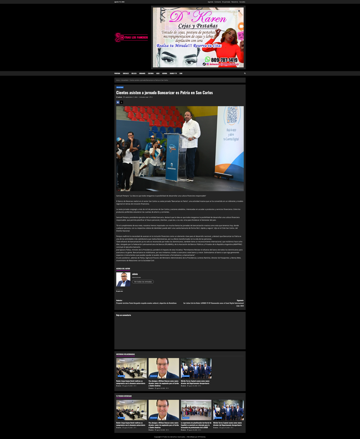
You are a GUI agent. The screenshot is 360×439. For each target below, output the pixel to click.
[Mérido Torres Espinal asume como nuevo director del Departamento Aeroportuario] (196, 368)
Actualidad (120, 87)
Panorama (186, 418)
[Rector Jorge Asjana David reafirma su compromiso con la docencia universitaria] (131, 368)
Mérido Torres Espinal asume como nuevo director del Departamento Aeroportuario (195, 382)
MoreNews (191, 437)
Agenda (210, 2)
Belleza (134, 73)
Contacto (217, 2)
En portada (226, 2)
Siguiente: (213, 303)
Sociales (242, 2)
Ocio (157, 73)
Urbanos (142, 73)
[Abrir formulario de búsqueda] (245, 73)
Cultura (151, 73)
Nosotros (234, 2)
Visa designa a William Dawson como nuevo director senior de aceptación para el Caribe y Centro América (164, 383)
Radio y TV (173, 73)
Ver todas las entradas (143, 282)
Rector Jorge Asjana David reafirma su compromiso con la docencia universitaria (130, 382)
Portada (117, 73)
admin (120, 97)
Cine (181, 73)
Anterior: (146, 301)
